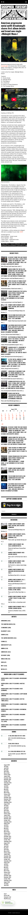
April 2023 (6, 830)
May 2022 (6, 848)
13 (12, 416)
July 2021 (6, 864)
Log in (5, 894)
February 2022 (7, 853)
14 (16, 416)
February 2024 (7, 814)
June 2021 (6, 866)
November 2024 (7, 799)
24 (1, 419)
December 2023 (7, 817)
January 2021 (7, 874)
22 (20, 417)
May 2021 (6, 867)
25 (5, 419)
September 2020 (7, 880)
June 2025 (6, 788)
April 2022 (6, 849)
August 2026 (7, 765)
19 (8, 417)
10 (1, 416)
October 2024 (7, 801)
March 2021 (6, 871)
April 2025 (6, 791)
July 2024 (6, 805)
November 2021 (7, 858)
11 (5, 416)
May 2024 (6, 809)
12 (8, 416)
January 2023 (7, 835)
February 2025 (7, 794)
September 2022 (7, 841)
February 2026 (7, 775)
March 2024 (6, 812)
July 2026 (6, 766)
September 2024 (7, 802)
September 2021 (7, 861)
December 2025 (7, 778)
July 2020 (6, 884)
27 (12, 419)
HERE (21, 232)
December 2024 (7, 797)
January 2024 (7, 815)
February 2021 (7, 872)
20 (12, 417)
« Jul (2, 424)
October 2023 (7, 820)
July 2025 (6, 786)
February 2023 (7, 833)
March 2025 (6, 792)
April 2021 (6, 869)
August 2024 (7, 804)
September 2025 (7, 783)
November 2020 (7, 877)
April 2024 (6, 810)
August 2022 (7, 843)
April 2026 (6, 771)
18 (5, 417)
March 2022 (6, 851)
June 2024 (6, 807)
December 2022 (7, 836)
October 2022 (7, 840)
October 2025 (7, 781)
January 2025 (7, 796)
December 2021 (7, 856)
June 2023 (6, 827)
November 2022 (7, 838)
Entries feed (6, 895)
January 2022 (7, 854)
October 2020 (7, 879)
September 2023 (7, 822)
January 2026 (7, 776)
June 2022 (6, 846)
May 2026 (6, 770)
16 (23, 416)
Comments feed (7, 897)
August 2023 (7, 823)
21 (16, 417)
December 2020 (7, 875)
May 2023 (6, 828)
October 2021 (7, 859)
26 (9, 419)
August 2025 (7, 784)
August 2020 (7, 882)
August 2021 (7, 862)
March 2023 (6, 831)
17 (1, 417)
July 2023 (6, 825)
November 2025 (7, 779)
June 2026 (6, 768)
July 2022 (6, 844)
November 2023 (7, 818)
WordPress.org (7, 898)
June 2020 (6, 885)
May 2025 (6, 789)
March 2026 (6, 773)
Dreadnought (4, 66)
